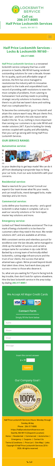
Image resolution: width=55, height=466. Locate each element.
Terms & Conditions (13, 443)
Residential (18, 436)
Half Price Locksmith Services (17, 63)
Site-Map (39, 443)
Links (47, 443)
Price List (29, 443)
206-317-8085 (27, 19)
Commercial (30, 436)
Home (8, 436)
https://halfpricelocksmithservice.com (27, 430)
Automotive (43, 436)
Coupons (27, 439)
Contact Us (39, 439)
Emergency (16, 439)
